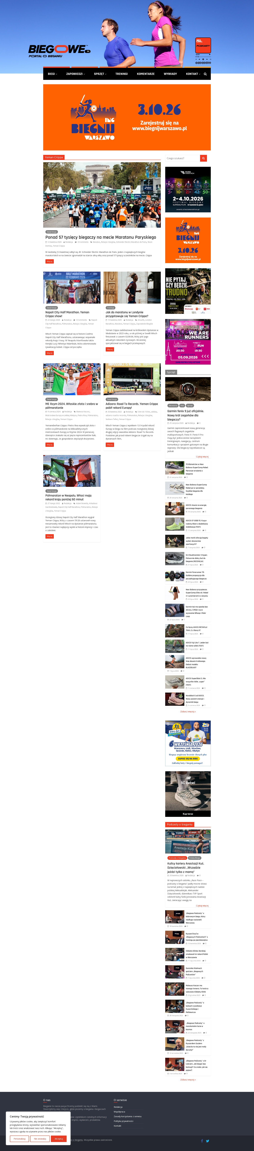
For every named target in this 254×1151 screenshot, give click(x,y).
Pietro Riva (82, 415)
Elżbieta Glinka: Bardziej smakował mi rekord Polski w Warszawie (197, 954)
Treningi (122, 73)
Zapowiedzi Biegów (144, 324)
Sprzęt (99, 73)
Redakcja (69, 242)
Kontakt (192, 73)
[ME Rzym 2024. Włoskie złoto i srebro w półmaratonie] (72, 365)
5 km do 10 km (144, 411)
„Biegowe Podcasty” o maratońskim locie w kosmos (195, 1026)
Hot (182, 405)
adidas (154, 411)
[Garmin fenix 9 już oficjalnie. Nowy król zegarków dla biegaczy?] (188, 378)
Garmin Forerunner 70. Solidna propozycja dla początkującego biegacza (196, 575)
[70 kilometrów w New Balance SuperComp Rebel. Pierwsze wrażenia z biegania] (174, 462)
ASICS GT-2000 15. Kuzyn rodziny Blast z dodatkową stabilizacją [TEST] (197, 524)
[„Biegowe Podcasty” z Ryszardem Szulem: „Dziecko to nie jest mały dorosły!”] (174, 1038)
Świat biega (51, 232)
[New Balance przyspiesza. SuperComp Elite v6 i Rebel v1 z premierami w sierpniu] (174, 588)
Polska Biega (194, 858)
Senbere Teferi (112, 419)
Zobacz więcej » (188, 711)
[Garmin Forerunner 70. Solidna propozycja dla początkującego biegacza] (174, 570)
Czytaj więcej (202, 456)
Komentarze (146, 73)
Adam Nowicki (82, 503)
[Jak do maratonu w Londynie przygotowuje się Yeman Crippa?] (132, 273)
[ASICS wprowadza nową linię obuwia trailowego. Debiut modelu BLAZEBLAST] (174, 656)
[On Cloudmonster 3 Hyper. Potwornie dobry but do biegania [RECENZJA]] (174, 553)
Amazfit (141, 320)
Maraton (96, 242)
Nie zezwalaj (40, 1138)
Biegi (51, 73)
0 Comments (82, 242)
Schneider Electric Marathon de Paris (131, 242)
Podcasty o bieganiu (180, 824)
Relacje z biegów (108, 242)
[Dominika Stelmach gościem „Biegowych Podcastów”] (174, 966)
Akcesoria (173, 405)
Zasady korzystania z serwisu (128, 1116)
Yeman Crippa (59, 246)
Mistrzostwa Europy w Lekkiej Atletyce (61, 415)
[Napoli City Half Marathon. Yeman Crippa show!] (72, 273)
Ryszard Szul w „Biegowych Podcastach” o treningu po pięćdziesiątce (197, 937)
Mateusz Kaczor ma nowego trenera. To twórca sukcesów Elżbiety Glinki (197, 989)
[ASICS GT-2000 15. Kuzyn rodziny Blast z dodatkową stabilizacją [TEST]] (174, 519)
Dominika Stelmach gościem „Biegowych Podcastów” (194, 971)
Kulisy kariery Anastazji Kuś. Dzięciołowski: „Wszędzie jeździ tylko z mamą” (185, 867)
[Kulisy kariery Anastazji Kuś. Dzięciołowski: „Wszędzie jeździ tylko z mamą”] (188, 831)
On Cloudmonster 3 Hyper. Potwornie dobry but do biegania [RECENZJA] (197, 558)
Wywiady (170, 73)
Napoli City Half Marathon (69, 507)
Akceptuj (59, 1138)
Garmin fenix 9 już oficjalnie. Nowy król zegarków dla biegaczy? (185, 415)
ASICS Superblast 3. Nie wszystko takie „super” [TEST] (196, 681)
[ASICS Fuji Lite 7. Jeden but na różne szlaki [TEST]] (174, 641)
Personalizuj (19, 1138)
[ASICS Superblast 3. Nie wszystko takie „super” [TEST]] (174, 677)
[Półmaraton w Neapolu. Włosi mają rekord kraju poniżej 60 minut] (72, 456)
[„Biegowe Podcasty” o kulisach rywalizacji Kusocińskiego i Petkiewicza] (174, 1001)
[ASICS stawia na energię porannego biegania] (174, 503)
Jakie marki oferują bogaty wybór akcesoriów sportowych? (197, 541)
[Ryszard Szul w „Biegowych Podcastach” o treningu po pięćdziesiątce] (174, 932)
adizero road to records (116, 415)
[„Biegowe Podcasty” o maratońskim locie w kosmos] (174, 1021)
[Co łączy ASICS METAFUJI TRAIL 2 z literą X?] (174, 625)
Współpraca (119, 1111)
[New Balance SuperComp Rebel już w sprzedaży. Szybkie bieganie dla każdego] (174, 483)
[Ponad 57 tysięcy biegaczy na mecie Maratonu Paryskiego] (102, 164)
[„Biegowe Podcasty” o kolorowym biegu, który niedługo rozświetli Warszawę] (174, 911)
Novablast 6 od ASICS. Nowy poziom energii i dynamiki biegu (195, 699)
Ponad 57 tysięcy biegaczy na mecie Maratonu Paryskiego (100, 237)
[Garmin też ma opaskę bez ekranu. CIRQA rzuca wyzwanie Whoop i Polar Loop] (174, 605)
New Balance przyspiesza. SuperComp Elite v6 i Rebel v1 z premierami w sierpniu (197, 593)
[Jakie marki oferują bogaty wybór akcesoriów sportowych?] (174, 536)
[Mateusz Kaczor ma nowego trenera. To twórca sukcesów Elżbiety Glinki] (174, 984)
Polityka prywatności (123, 1121)
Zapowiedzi (74, 73)
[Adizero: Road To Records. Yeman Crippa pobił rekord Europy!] (132, 365)
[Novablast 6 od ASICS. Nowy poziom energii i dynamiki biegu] (174, 694)
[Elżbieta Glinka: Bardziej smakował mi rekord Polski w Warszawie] (174, 949)
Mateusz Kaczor (83, 411)
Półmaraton (67, 324)
